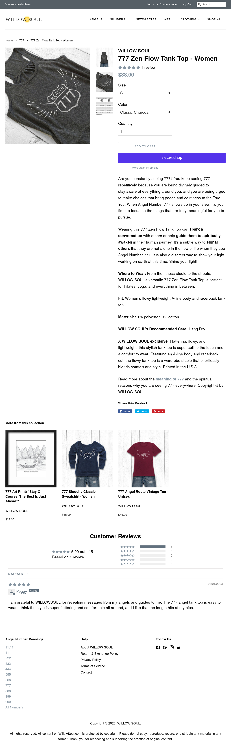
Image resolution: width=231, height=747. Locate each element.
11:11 (9, 647)
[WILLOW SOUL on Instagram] (172, 647)
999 (8, 696)
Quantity (125, 123)
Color (122, 104)
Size (122, 85)
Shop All (215, 19)
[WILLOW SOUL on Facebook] (158, 647)
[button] (129, 67)
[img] (19, 584)
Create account (168, 4)
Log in (150, 4)
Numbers (118, 19)
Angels (96, 19)
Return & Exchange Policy (99, 653)
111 (8, 652)
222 (8, 658)
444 (8, 669)
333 (8, 663)
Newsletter (146, 19)
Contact (86, 672)
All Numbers (14, 707)
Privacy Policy (91, 659)
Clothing (189, 19)
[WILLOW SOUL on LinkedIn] (178, 648)
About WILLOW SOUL (97, 647)
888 (8, 690)
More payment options (145, 167)
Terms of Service (93, 666)
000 (8, 701)
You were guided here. (18, 4)
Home (9, 40)
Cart (190, 4)
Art (167, 19)
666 (8, 680)
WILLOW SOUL (128, 723)
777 (21, 40)
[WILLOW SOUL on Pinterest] (165, 647)
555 (8, 674)
